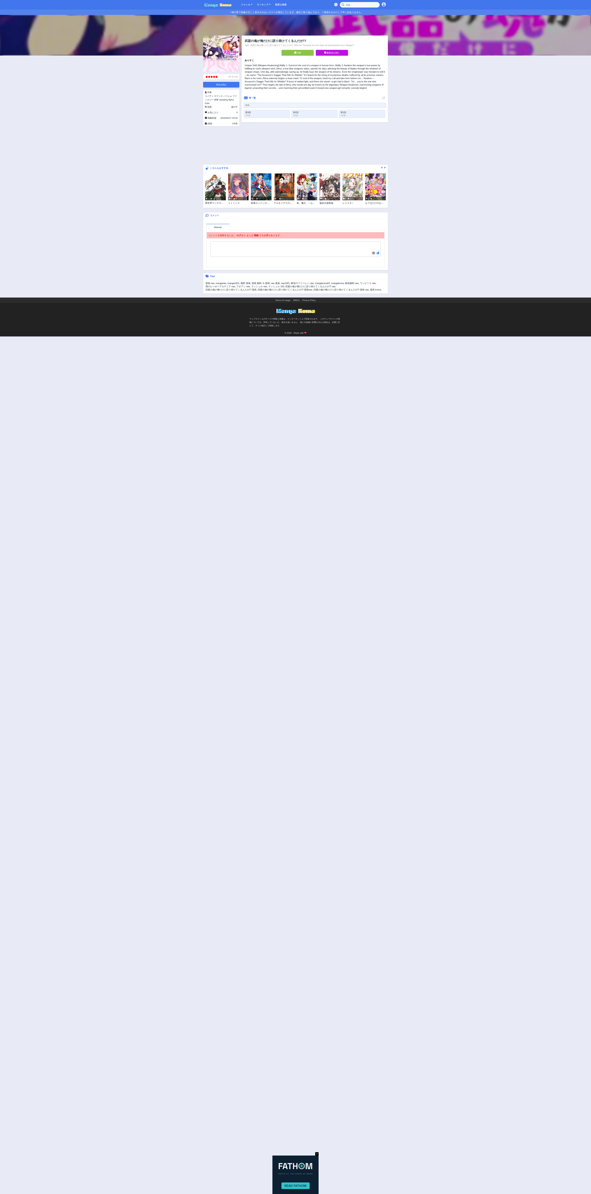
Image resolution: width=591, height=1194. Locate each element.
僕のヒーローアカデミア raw (220, 286)
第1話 (343, 112)
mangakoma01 (322, 283)
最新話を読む (333, 53)
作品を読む (221, 84)
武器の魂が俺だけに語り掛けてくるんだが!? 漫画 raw (341, 289)
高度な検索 (281, 4)
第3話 (248, 112)
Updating (223, 99)
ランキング (263, 4)
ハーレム (227, 96)
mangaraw (221, 283)
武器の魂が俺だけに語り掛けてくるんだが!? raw (310, 286)
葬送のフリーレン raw (302, 283)
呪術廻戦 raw (352, 283)
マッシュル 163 (276, 286)
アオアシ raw (243, 286)
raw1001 (285, 283)
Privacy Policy (309, 300)
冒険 (216, 99)
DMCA (296, 300)
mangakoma (337, 283)
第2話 (296, 112)
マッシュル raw (259, 286)
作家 (298, 53)
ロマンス (218, 96)
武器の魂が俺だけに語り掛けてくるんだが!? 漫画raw (285, 289)
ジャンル (246, 4)
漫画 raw (209, 283)
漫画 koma (375, 289)
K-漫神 (266, 283)
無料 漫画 (245, 283)
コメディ (209, 96)
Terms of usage (282, 300)
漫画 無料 (256, 283)
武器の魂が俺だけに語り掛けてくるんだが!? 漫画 (230, 289)
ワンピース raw (368, 283)
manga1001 (233, 283)
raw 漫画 (275, 283)
